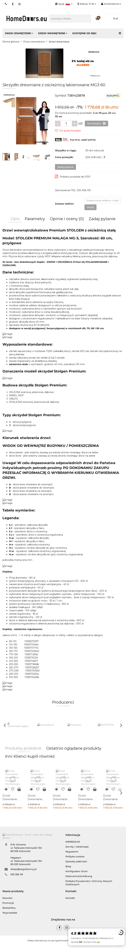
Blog (68, 866)
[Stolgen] (113, 95)
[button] (72, 835)
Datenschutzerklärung (78, 876)
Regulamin (71, 851)
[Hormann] (78, 725)
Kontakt (70, 898)
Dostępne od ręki (84, 33)
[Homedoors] (48, 725)
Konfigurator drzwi (76, 871)
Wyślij (90, 207)
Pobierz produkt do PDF (75, 176)
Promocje (8, 902)
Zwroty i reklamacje (77, 846)
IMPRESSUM (72, 841)
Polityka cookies (74, 856)
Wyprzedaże (9, 912)
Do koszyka (94, 123)
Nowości (7, 898)
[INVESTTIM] (108, 725)
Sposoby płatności (76, 861)
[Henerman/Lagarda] (17, 725)
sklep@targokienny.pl (23, 869)
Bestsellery (9, 907)
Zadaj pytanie (65, 167)
